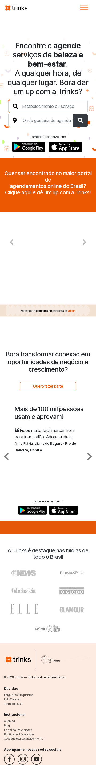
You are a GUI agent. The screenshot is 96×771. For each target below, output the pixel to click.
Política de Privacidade (19, 734)
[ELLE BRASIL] (24, 609)
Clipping (9, 721)
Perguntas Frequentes (18, 695)
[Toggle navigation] (84, 7)
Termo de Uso (13, 704)
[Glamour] (72, 609)
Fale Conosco (12, 699)
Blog (7, 725)
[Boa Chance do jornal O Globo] (72, 571)
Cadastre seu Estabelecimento (23, 739)
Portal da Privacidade (18, 730)
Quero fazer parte (48, 386)
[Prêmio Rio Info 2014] (48, 627)
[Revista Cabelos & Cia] (24, 571)
